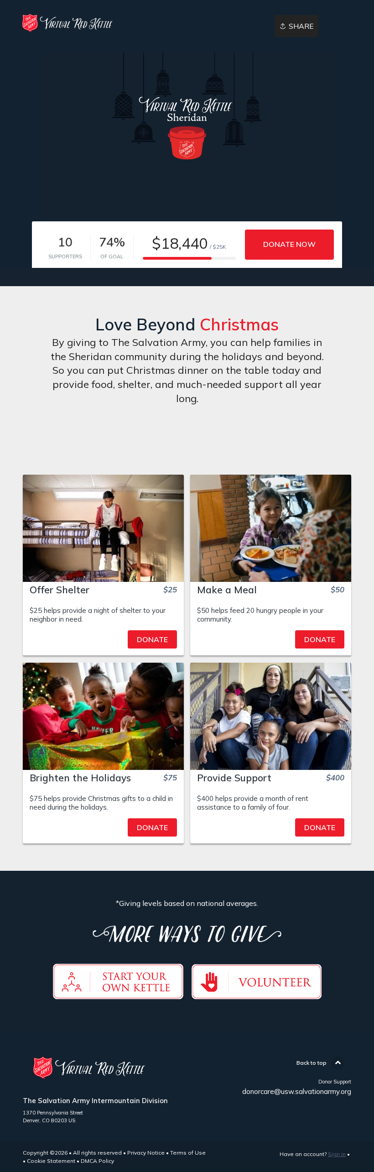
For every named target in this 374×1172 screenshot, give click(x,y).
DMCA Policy (97, 1160)
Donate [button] (152, 639)
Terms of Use (188, 1152)
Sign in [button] (340, 26)
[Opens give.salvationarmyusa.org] (118, 994)
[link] (69, 23)
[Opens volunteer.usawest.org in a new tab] (256, 994)
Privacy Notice (146, 1152)
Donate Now (289, 244)
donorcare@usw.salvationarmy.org (296, 1091)
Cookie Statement (51, 1160)
